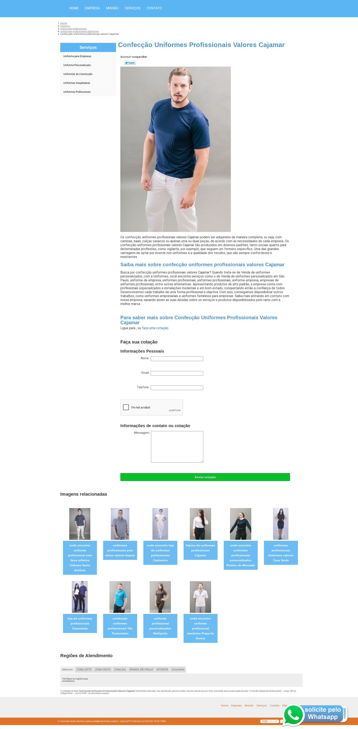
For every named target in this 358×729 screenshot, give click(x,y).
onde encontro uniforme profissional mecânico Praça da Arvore (200, 628)
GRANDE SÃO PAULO (141, 669)
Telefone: (144, 387)
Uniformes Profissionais (77, 91)
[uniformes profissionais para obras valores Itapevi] (120, 524)
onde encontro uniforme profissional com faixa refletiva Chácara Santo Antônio (80, 558)
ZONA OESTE (103, 669)
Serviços (132, 8)
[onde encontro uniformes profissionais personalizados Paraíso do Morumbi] (241, 524)
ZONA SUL (120, 669)
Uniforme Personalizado (77, 65)
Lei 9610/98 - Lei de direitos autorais (92, 693)
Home (74, 8)
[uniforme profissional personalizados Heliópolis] (160, 597)
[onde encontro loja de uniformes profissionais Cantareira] (160, 524)
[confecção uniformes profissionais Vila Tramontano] (120, 597)
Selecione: (67, 669)
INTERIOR (162, 669)
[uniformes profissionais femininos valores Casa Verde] (281, 524)
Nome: (146, 358)
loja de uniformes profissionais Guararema (80, 623)
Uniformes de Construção (77, 74)
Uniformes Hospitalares (76, 83)
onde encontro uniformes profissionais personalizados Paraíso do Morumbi (240, 555)
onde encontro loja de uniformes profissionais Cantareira (160, 553)
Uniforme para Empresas (77, 56)
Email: (146, 372)
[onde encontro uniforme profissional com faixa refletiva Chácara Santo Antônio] (80, 524)
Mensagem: (142, 432)
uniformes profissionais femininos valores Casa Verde (281, 553)
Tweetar (130, 63)
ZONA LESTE (84, 669)
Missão (112, 8)
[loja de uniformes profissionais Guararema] (80, 597)
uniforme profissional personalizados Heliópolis (160, 626)
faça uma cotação (155, 328)
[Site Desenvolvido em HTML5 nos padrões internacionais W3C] (269, 721)
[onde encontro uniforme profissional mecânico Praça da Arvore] (200, 597)
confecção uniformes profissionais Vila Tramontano (120, 626)
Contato (154, 8)
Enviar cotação (205, 477)
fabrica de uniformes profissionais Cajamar (200, 550)
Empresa (92, 8)
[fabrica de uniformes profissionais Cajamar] (200, 524)
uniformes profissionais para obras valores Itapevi (120, 550)
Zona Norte (178, 669)
